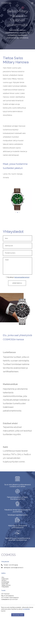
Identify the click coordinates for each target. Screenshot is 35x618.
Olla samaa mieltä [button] (17, 615)
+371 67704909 (13, 565)
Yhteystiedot (5, 586)
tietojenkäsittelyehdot (21, 277)
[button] (5, 199)
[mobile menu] (32, 3)
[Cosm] (6, 2)
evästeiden (26, 609)
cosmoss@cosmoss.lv (17, 567)
